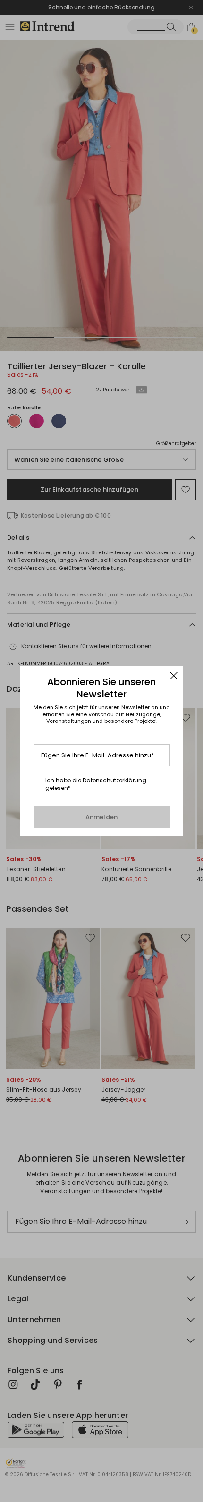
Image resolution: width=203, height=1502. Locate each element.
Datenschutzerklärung (114, 780)
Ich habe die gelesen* (95, 784)
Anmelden (101, 817)
